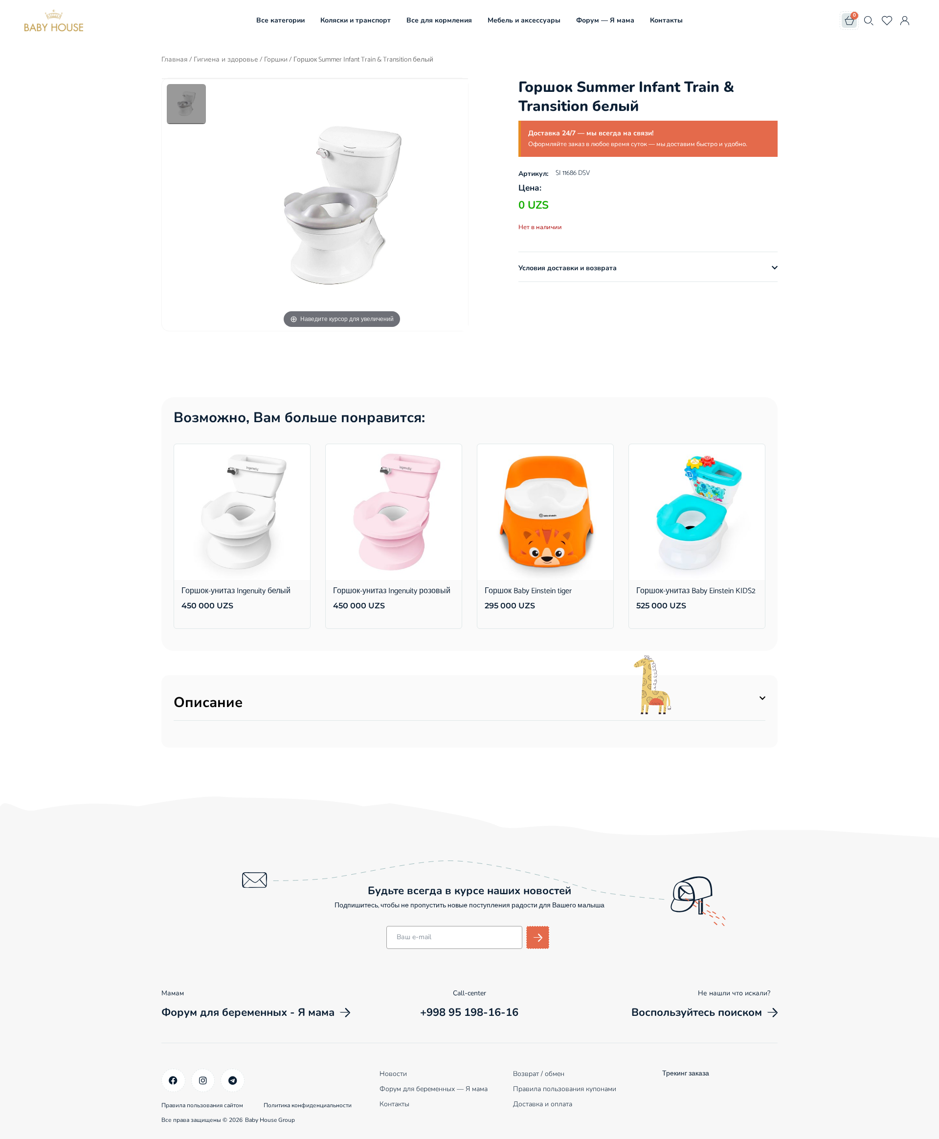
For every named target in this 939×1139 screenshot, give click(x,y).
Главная (174, 59)
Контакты (666, 20)
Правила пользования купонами (564, 1089)
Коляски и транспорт (355, 20)
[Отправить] (537, 937)
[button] (648, 268)
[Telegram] (233, 1081)
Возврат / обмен (538, 1073)
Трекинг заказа (685, 1074)
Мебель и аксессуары (524, 20)
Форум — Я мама (605, 20)
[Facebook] (173, 1081)
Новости (393, 1073)
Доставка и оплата (542, 1104)
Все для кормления (439, 20)
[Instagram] (203, 1081)
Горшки (276, 59)
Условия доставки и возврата (567, 268)
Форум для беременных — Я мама (434, 1089)
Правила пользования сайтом (202, 1105)
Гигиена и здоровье (226, 59)
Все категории (280, 20)
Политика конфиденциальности (308, 1105)
